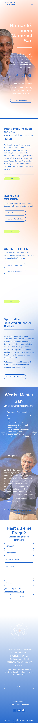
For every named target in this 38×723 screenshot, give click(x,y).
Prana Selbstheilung (15, 265)
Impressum (18, 702)
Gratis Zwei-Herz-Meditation (14, 377)
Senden (21, 596)
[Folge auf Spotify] (29, 75)
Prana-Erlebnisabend (15, 213)
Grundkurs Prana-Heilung (14, 219)
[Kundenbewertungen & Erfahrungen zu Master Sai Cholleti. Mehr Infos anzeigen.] (19, 513)
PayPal (19, 686)
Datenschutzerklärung (14, 592)
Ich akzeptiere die (14, 590)
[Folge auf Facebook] (17, 75)
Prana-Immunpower (15, 271)
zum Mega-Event (21, 100)
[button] (34, 439)
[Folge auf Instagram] (23, 75)
